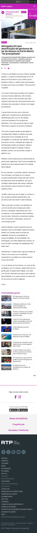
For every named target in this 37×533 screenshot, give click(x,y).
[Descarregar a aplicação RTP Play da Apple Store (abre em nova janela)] (13, 410)
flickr (23, 452)
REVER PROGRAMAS (7, 479)
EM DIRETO (4, 476)
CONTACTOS (5, 489)
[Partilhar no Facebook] (1, 68)
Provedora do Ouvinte (9, 494)
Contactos (5, 486)
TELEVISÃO (4, 463)
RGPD (3, 514)
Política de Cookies (21, 523)
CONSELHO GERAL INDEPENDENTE (12, 504)
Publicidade (11, 525)
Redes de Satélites (18, 418)
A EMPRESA (5, 502)
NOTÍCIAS (4, 458)
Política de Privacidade (7, 523)
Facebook (3, 452)
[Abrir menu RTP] (18, 1)
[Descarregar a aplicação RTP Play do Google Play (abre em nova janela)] (23, 410)
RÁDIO (3, 466)
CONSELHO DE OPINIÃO (8, 507)
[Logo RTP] (10, 442)
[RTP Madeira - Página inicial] (12, 6)
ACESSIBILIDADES (6, 497)
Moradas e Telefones (19, 430)
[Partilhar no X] (5, 68)
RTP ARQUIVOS (6, 468)
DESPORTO (4, 461)
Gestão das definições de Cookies (13, 517)
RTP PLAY (4, 474)
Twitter (8, 452)
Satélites (4, 499)
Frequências (18, 424)
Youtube (18, 452)
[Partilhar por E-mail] (8, 68)
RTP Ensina (5, 471)
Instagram (13, 452)
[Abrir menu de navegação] (35, 6)
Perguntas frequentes (9, 484)
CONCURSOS (5, 481)
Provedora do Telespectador (12, 491)
